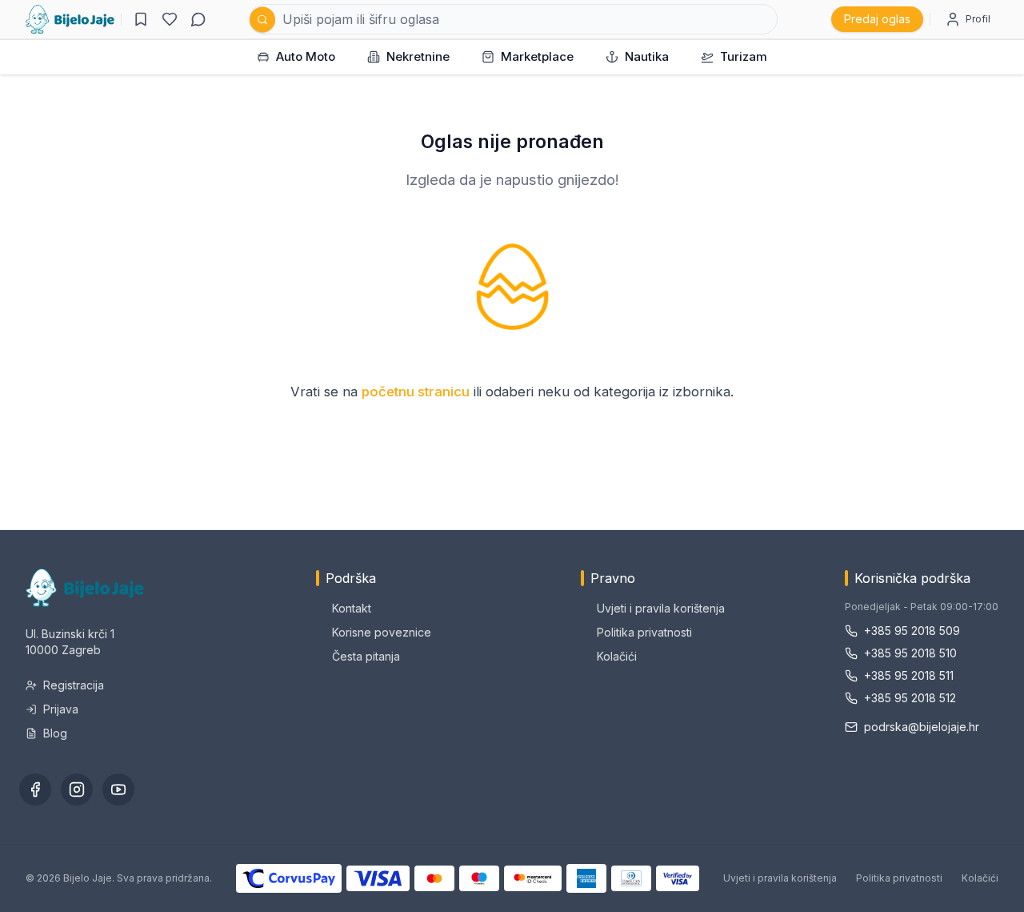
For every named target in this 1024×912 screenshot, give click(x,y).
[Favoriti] (169, 19)
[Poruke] (198, 19)
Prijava (60, 709)
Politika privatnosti (644, 632)
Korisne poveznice (381, 632)
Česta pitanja (366, 656)
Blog (55, 733)
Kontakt (351, 608)
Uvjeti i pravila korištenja (661, 608)
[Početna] (70, 19)
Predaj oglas (877, 19)
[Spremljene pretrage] (141, 19)
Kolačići (617, 656)
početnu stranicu (416, 392)
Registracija (73, 685)
